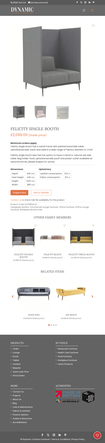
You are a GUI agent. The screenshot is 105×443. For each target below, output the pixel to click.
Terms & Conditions (60, 439)
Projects (16, 395)
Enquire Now (19, 192)
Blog (15, 403)
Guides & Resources (22, 418)
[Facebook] (77, 2)
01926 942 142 (19, 2)
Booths (25, 207)
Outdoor (17, 364)
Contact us (16, 200)
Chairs (16, 348)
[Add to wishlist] (91, 27)
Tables (16, 360)
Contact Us (18, 391)
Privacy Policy (78, 439)
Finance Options (20, 414)
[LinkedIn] (89, 2)
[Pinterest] (93, 2)
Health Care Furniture (68, 352)
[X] (81, 2)
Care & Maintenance (23, 407)
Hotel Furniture (65, 356)
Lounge (16, 352)
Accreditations (20, 422)
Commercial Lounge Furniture (44, 207)
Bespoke (17, 368)
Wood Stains (19, 375)
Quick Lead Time (21, 371)
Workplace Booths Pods (31, 209)
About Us (17, 399)
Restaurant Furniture (67, 348)
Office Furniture (66, 207)
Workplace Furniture (67, 360)
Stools (15, 356)
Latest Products (65, 364)
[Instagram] (85, 2)
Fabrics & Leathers (21, 410)
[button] (92, 297)
